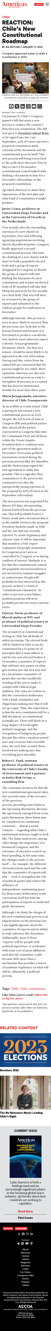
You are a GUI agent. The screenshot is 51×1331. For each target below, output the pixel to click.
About (25, 1249)
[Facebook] (11, 106)
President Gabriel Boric (33, 133)
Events (25, 1278)
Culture (25, 1285)
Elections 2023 (9, 1070)
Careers (25, 1259)
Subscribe (21, 1228)
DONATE (38, 4)
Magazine (25, 1262)
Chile (6, 17)
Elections (25, 1265)
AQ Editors (13, 47)
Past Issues (25, 1217)
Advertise (25, 1252)
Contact (25, 1256)
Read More (25, 1211)
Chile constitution (32, 988)
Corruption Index (25, 1275)
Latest (25, 1269)
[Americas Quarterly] (14, 4)
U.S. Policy (25, 1272)
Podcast (25, 1240)
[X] (17, 106)
